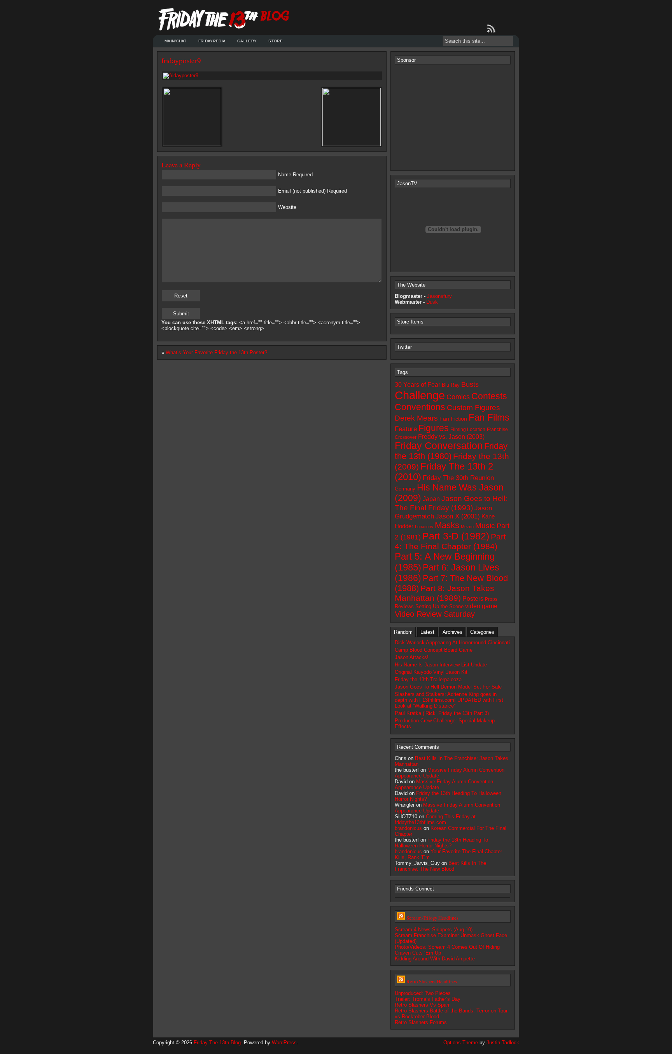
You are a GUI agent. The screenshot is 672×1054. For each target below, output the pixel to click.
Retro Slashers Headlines (431, 981)
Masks (447, 525)
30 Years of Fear (417, 384)
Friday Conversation (439, 445)
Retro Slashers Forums (421, 1022)
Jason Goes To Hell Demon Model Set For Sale (448, 687)
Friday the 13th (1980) (451, 451)
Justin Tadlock (502, 1042)
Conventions (420, 407)
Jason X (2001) (458, 516)
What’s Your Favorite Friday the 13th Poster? (216, 352)
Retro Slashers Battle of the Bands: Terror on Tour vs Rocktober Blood (451, 1013)
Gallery (247, 41)
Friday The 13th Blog (217, 1042)
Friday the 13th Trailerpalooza (428, 679)
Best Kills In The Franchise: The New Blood (440, 866)
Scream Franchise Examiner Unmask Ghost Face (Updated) (451, 938)
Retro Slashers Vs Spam (423, 1005)
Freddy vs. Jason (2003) (451, 436)
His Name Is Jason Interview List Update (441, 665)
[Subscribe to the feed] (492, 28)
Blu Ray (451, 385)
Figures (433, 428)
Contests (489, 396)
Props (491, 599)
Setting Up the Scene (439, 606)
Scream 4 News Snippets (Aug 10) (433, 929)
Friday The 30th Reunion (458, 478)
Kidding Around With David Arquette (435, 959)
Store (275, 41)
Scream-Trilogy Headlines (432, 917)
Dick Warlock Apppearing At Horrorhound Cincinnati (452, 642)
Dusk (432, 302)
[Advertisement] (453, 116)
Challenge (420, 395)
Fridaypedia (212, 41)
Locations (424, 526)
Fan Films (489, 417)
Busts (470, 384)
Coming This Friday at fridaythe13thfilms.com (435, 819)
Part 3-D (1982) (455, 535)
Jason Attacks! (412, 657)
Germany (405, 489)
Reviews (404, 606)
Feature (406, 429)
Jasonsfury (439, 296)
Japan (431, 499)
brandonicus (408, 828)
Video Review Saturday (435, 614)
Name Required (295, 174)
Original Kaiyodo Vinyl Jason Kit (431, 672)
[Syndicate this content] (401, 917)
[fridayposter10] (192, 144)
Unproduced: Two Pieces (423, 993)
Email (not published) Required (312, 191)
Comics (458, 397)
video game (481, 606)
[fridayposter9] (271, 75)
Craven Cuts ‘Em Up (418, 953)
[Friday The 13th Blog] (224, 19)
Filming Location (467, 429)
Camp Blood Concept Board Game (433, 650)
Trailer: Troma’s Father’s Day (427, 999)
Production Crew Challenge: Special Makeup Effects (445, 723)
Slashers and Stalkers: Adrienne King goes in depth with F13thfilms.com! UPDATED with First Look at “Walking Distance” (449, 700)
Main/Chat (175, 41)
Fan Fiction (453, 419)
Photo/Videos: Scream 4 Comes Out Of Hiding (447, 947)
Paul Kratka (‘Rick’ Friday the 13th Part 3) (442, 713)
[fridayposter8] (351, 144)
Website (287, 207)
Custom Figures (473, 408)
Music (485, 525)
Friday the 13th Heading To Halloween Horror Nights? (441, 843)
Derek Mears (416, 418)
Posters (472, 598)
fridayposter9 (181, 60)
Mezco (467, 526)
